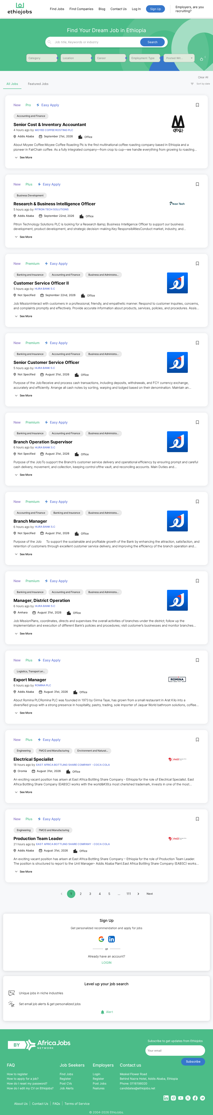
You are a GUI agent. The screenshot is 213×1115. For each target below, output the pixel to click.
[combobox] (106, 42)
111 (128, 894)
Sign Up (155, 9)
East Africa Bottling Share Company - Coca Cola (73, 764)
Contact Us (118, 9)
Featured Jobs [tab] (38, 84)
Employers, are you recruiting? (190, 9)
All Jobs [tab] (12, 84)
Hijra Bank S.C (45, 288)
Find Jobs (57, 9)
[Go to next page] (138, 894)
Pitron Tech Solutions (52, 209)
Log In (136, 9)
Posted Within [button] (175, 58)
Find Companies (81, 9)
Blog (102, 9)
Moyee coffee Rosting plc (54, 130)
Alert (109, 1012)
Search (152, 42)
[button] (198, 83)
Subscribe (193, 1061)
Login (106, 963)
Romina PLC (43, 685)
